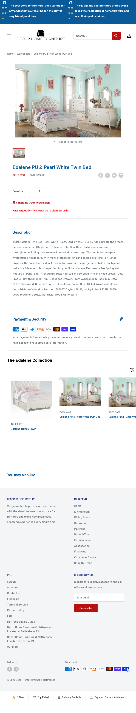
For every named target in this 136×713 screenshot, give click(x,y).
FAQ (9, 615)
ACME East (19, 175)
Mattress (79, 528)
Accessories (82, 545)
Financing (80, 551)
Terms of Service (17, 604)
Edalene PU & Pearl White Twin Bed (80, 416)
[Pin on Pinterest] (107, 175)
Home (10, 53)
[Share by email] (120, 175)
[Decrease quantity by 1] (30, 191)
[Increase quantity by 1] (49, 191)
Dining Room (82, 517)
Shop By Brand (83, 562)
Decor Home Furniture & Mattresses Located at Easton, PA (29, 638)
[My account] (129, 36)
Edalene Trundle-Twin (23, 428)
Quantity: (18, 191)
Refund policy (15, 610)
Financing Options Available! (33, 202)
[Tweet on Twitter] (114, 175)
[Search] (116, 36)
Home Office (81, 534)
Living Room (82, 511)
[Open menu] (9, 36)
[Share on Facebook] (100, 175)
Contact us (14, 593)
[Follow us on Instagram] (16, 669)
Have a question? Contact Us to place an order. (41, 210)
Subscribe (86, 608)
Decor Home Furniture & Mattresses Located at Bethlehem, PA (29, 629)
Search (11, 581)
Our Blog (12, 646)
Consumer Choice (85, 557)
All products (23, 53)
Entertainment (83, 540)
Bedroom (80, 523)
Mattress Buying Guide (21, 621)
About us (12, 587)
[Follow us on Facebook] (9, 669)
